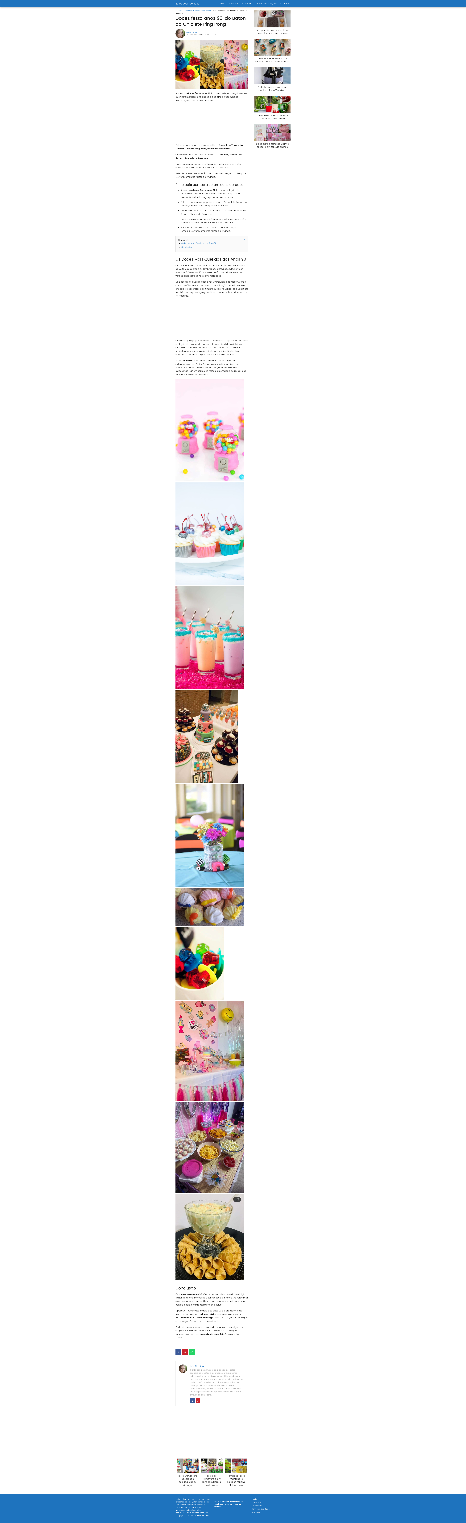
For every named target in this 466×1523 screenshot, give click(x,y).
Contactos (285, 3)
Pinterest (228, 1504)
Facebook (218, 1504)
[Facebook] (178, 1352)
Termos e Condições (267, 3)
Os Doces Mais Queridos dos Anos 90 (198, 243)
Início (222, 3)
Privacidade (247, 3)
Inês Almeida (191, 32)
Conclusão (186, 247)
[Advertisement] (211, 123)
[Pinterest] (185, 1352)
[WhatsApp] (192, 1352)
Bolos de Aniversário (187, 3)
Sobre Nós (233, 3)
